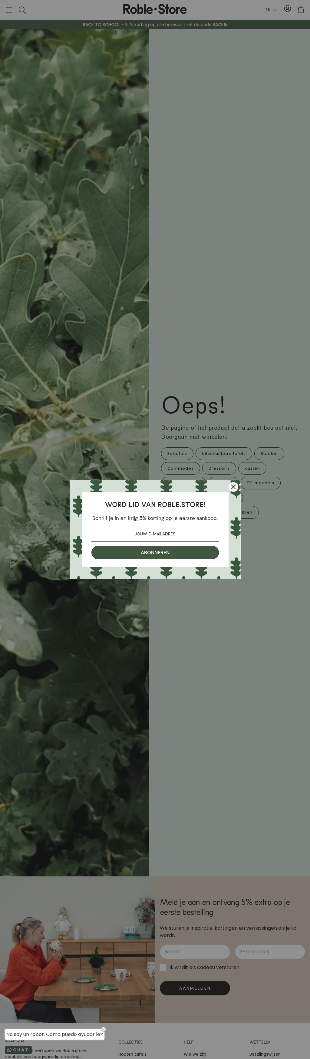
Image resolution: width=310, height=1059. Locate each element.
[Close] (233, 487)
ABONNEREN (155, 552)
